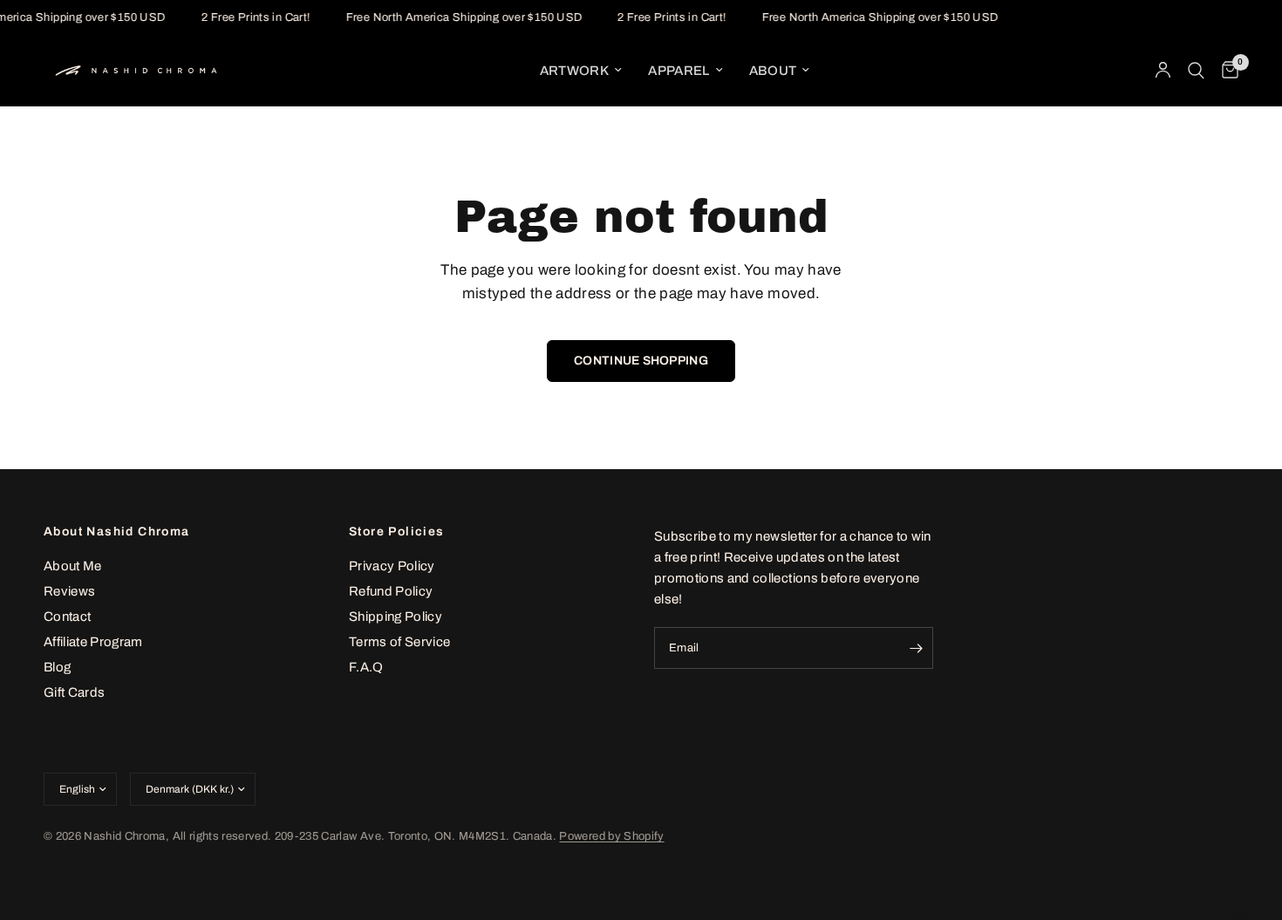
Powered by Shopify (611, 836)
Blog (57, 667)
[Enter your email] (915, 648)
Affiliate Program (93, 642)
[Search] (1196, 71)
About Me (73, 566)
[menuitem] (581, 70)
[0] (1225, 71)
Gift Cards (74, 692)
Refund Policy (391, 591)
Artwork (574, 71)
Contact (67, 617)
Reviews (69, 591)
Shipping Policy (395, 617)
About (773, 71)
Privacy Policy (392, 566)
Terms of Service (399, 642)
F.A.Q (366, 667)
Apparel (678, 71)
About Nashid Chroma (117, 532)
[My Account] (1163, 71)
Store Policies (397, 532)
